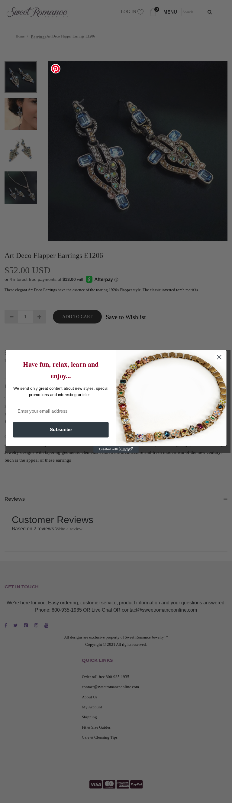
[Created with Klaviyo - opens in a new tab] (116, 449)
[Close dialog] (219, 357)
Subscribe (61, 430)
